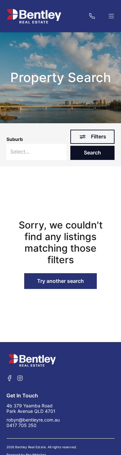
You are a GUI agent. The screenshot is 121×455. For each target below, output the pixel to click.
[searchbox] (36, 152)
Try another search (60, 281)
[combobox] (36, 152)
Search (92, 152)
